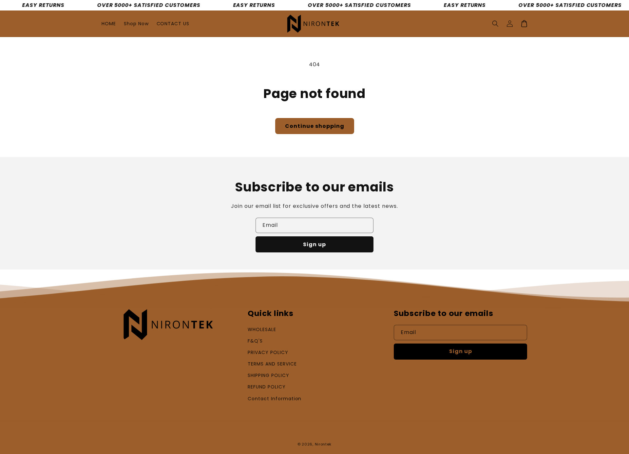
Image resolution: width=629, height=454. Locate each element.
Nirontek (323, 444)
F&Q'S (255, 341)
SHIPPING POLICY (268, 375)
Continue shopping (314, 126)
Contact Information (274, 398)
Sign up (314, 244)
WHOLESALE (262, 329)
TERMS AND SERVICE (272, 364)
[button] (495, 23)
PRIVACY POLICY (268, 352)
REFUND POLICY (266, 387)
